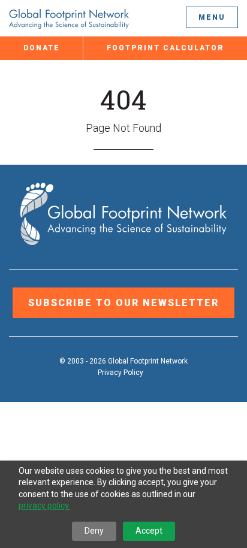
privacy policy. (44, 505)
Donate (41, 48)
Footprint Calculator (165, 48)
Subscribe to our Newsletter (123, 302)
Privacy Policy (120, 372)
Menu (211, 17)
